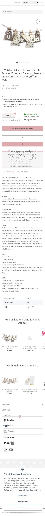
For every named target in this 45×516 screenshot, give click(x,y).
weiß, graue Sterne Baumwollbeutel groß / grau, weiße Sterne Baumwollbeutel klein (21, 100)
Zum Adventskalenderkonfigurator (22, 128)
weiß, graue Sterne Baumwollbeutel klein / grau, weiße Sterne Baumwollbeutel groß (23, 106)
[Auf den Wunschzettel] (38, 21)
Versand (17, 120)
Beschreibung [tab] (8, 172)
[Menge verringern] (4, 138)
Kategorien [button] (6, 404)
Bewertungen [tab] (23, 172)
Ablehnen (23, 508)
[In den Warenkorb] (22, 144)
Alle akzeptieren (22, 495)
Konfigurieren (23, 502)
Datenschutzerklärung (32, 490)
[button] (22, 410)
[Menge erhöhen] (40, 138)
